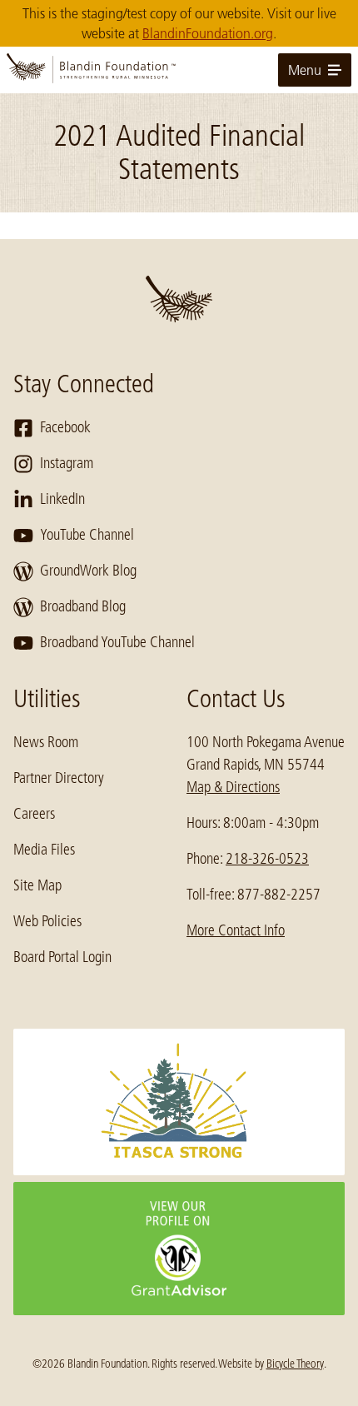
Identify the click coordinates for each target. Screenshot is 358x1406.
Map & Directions (233, 787)
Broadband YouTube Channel (117, 642)
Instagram (66, 463)
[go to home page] (179, 70)
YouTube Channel (87, 535)
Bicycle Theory (295, 1363)
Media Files (44, 849)
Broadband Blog (83, 606)
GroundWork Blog (88, 570)
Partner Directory (58, 778)
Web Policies (47, 921)
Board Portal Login (62, 957)
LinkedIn (62, 499)
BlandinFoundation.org (207, 33)
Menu (304, 70)
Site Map (37, 885)
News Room (45, 742)
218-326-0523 (267, 859)
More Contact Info (235, 930)
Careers (34, 814)
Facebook (65, 427)
